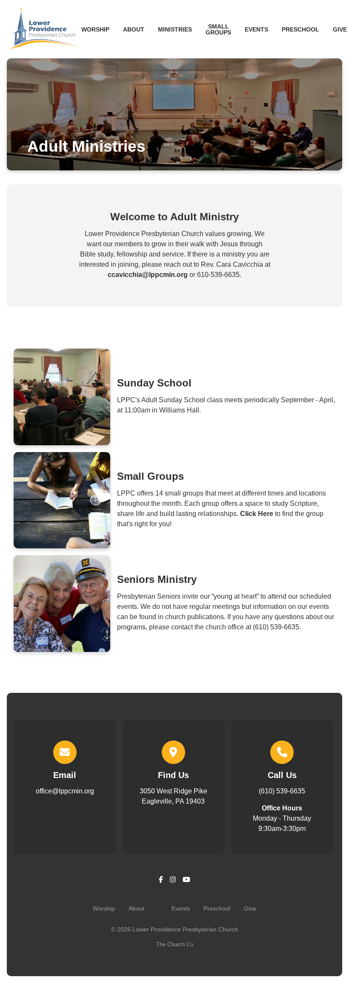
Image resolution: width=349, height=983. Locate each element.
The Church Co (174, 944)
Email (64, 775)
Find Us (173, 775)
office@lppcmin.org (65, 791)
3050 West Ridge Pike (173, 796)
